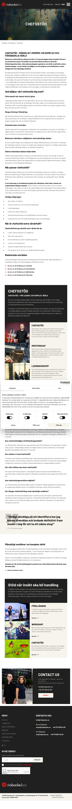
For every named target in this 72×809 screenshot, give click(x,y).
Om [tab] (59, 388)
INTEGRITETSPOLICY (58, 797)
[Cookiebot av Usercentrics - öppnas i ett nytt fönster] (61, 382)
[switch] (27, 417)
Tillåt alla (59, 425)
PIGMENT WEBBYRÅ (56, 795)
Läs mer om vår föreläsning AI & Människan (20, 275)
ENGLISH (57, 4)
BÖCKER (5, 730)
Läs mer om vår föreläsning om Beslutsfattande (21, 269)
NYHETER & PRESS (9, 734)
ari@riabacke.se (42, 734)
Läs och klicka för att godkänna (18, 765)
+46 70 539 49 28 (57, 734)
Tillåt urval (36, 425)
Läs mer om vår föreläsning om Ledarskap (20, 266)
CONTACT (46, 695)
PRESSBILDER (7, 737)
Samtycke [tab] (12, 388)
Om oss (4, 720)
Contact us (6, 741)
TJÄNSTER (6, 723)
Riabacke (4, 43)
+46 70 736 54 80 (48, 4)
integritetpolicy (27, 765)
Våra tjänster (12, 43)
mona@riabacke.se (43, 727)
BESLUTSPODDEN (8, 727)
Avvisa (13, 425)
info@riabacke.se (45, 687)
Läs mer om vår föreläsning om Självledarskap (21, 272)
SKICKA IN (37, 760)
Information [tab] (36, 388)
